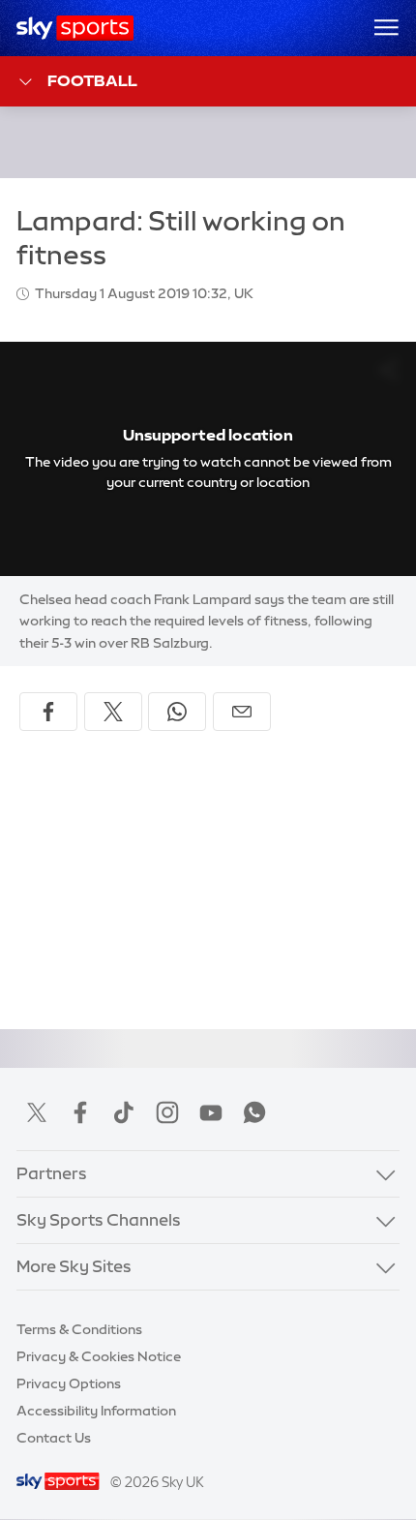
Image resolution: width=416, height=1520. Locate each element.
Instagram (167, 1112)
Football (92, 80)
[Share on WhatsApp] (177, 711)
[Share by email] (242, 711)
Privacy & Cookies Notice (98, 1356)
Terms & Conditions (79, 1329)
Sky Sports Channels (98, 1220)
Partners (51, 1173)
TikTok (124, 1112)
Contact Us (53, 1437)
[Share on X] (113, 711)
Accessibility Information (96, 1410)
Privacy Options (68, 1383)
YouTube (211, 1112)
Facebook (80, 1112)
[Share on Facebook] (48, 711)
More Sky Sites (74, 1266)
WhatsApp (254, 1112)
